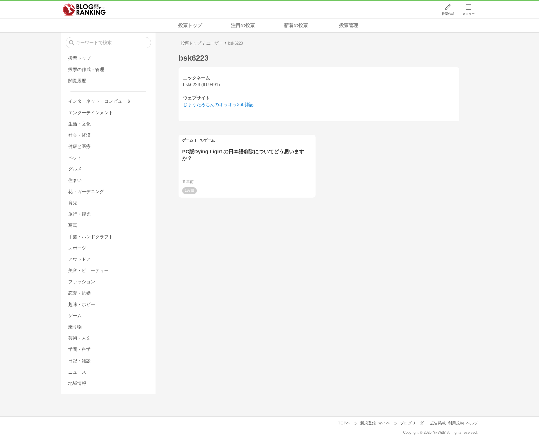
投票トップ (190, 25)
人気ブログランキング (84, 9)
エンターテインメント (90, 112)
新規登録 (368, 423)
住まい (75, 180)
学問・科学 (79, 349)
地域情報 (77, 383)
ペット (75, 157)
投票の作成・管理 (86, 69)
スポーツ (77, 248)
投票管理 (348, 25)
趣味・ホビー (81, 304)
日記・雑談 (79, 360)
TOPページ (348, 423)
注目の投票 (243, 25)
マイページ (388, 423)
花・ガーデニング (86, 191)
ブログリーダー (414, 423)
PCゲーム (206, 140)
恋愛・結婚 (79, 293)
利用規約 (456, 423)
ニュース (77, 372)
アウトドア (79, 259)
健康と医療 (79, 146)
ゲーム (187, 140)
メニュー (468, 13)
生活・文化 (79, 124)
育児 (72, 202)
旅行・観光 (79, 214)
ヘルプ (472, 423)
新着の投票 (296, 25)
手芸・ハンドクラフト (90, 236)
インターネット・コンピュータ (99, 101)
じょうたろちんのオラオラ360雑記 (218, 104)
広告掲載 (438, 423)
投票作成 (448, 13)
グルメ (75, 168)
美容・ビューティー (88, 270)
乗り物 (75, 326)
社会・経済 (79, 135)
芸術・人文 (79, 338)
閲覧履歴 (77, 80)
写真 (72, 225)
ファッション (81, 281)
